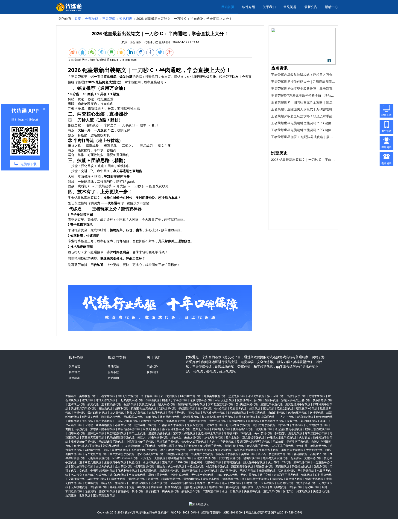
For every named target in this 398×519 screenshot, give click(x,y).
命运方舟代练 (104, 466)
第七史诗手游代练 (82, 466)
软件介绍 (248, 6)
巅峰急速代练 (301, 462)
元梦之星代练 (248, 474)
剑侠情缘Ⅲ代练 (237, 412)
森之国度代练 (228, 470)
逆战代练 (87, 400)
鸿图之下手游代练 (76, 429)
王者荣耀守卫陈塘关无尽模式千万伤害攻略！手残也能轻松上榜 (303, 109)
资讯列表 (125, 18)
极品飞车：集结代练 (113, 483)
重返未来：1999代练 (175, 462)
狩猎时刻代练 (232, 462)
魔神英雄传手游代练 (83, 441)
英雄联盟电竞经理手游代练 (253, 441)
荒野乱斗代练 (217, 421)
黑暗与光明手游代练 (275, 458)
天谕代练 (292, 421)
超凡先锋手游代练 (254, 462)
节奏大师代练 (137, 474)
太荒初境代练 (314, 450)
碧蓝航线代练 (190, 416)
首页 (78, 18)
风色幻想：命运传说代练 (144, 462)
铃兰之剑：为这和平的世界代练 (279, 474)
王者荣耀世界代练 (104, 495)
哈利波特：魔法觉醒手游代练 (204, 445)
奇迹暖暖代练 (266, 416)
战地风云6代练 (190, 491)
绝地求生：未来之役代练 (185, 437)
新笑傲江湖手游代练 (297, 404)
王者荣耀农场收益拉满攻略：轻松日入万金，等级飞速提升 (303, 74)
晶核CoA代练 (318, 454)
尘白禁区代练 (123, 466)
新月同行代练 (285, 483)
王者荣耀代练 (107, 396)
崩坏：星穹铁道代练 (115, 450)
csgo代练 (151, 416)
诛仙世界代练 (98, 487)
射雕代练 (153, 479)
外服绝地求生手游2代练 (281, 437)
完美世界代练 (176, 412)
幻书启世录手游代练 (290, 425)
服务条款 (113, 372)
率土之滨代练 (104, 421)
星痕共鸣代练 (278, 487)
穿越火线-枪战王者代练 (295, 400)
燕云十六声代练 (231, 483)
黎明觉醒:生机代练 (179, 458)
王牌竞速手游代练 (168, 441)
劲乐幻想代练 (118, 474)
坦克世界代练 (238, 408)
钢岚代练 (306, 474)
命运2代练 (129, 404)
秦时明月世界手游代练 (176, 429)
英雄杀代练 (248, 454)
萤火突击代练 (211, 479)
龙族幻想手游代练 (201, 400)
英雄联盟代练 (87, 396)
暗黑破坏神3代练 (306, 408)
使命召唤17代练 (243, 429)
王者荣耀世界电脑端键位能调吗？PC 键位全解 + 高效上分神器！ (303, 123)
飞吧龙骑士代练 (127, 470)
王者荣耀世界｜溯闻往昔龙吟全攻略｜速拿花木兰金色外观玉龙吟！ (303, 102)
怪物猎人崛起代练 (178, 454)
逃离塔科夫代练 (176, 421)
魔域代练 (268, 408)
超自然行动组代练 (195, 487)
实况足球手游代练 (227, 454)
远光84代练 (312, 487)
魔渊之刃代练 (201, 429)
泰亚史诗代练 (223, 450)
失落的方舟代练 (268, 450)
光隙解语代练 (267, 470)
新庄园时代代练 (169, 470)
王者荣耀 (108, 18)
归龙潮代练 (251, 483)
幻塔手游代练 (76, 433)
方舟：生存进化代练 (221, 441)
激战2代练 (320, 466)
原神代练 (253, 421)
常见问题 (290, 6)
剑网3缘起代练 (221, 429)
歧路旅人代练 (294, 479)
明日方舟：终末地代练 (296, 491)
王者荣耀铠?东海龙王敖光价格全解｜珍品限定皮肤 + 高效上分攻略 (303, 95)
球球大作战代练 (105, 400)
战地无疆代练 (148, 470)
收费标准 (74, 378)
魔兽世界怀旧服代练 (249, 400)
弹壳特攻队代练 (301, 466)
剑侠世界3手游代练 (200, 450)
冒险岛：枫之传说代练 (170, 466)
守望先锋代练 (256, 396)
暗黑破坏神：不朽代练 (238, 433)
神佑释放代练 (111, 445)
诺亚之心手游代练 (245, 450)
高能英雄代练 (189, 470)
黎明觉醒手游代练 (129, 429)
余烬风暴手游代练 (258, 445)
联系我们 (152, 372)
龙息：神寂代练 (138, 487)
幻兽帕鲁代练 (117, 479)
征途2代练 (193, 412)
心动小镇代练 (159, 483)
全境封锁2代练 (197, 421)
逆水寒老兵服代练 (90, 462)
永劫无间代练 (151, 429)
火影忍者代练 (157, 412)
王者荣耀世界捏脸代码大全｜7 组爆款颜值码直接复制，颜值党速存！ (303, 81)
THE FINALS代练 (227, 474)
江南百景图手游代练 (171, 425)
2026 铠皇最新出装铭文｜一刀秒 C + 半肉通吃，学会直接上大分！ (303, 159)
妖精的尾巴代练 (297, 412)
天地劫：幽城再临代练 (98, 425)
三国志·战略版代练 (126, 421)
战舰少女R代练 (97, 479)
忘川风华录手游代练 (238, 425)
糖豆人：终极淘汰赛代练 (152, 437)
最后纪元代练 (136, 479)
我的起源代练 (147, 404)
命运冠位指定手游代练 (288, 429)
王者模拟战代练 (111, 404)
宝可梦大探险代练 (184, 433)
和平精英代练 (149, 396)
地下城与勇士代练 (214, 412)
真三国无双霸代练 (93, 437)
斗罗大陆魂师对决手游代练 (138, 445)
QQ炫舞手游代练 (190, 396)
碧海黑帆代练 (230, 479)
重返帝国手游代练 (292, 450)
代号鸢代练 (267, 483)
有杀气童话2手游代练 (87, 445)
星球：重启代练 (158, 474)
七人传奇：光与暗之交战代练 (89, 474)
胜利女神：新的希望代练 (166, 487)
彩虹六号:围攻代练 (152, 421)
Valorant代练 (93, 450)
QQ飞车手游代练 (128, 396)
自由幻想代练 (276, 412)
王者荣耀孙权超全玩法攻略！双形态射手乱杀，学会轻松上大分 (303, 116)
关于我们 (269, 6)
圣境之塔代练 (248, 470)
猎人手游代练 (166, 404)
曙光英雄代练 (264, 466)
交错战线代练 (76, 479)
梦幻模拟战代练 (133, 416)
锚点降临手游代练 (217, 466)
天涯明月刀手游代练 (83, 408)
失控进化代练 (321, 491)
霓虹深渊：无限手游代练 (206, 462)
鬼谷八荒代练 (195, 425)
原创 (132, 42)
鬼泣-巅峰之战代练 (209, 433)
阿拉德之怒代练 (111, 416)
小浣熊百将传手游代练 (140, 441)
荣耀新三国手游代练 (170, 445)
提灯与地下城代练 (146, 425)
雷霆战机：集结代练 (130, 491)
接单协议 (74, 372)
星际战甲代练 (96, 433)
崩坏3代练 (121, 408)
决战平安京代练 (296, 396)
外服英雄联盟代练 (215, 396)
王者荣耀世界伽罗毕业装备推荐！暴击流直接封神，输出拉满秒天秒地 (303, 88)
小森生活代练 (123, 425)
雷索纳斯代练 (192, 479)
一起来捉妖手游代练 (130, 400)
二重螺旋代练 (210, 491)
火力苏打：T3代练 (279, 462)
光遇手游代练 (214, 425)
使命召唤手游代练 (273, 421)
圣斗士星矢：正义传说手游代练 (245, 437)
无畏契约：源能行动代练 (100, 491)
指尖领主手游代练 (202, 454)
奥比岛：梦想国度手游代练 (274, 454)
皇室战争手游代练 (271, 404)
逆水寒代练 (205, 408)
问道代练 (79, 412)
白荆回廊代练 (323, 474)
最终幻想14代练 (97, 412)
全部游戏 (91, 18)
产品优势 (152, 366)
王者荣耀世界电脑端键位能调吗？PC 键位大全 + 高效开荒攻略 (303, 129)
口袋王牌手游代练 (283, 445)
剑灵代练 (254, 408)
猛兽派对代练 (286, 470)
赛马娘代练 (300, 454)
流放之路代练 (285, 408)
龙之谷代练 (117, 412)
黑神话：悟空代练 (208, 483)
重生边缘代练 (306, 470)
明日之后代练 (169, 396)
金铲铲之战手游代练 (193, 441)
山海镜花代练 (209, 470)
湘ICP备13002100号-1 (185, 512)
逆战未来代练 (271, 491)
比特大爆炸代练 (213, 437)
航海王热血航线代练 (317, 429)
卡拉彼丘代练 (195, 466)
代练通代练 (152, 400)
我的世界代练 (167, 408)
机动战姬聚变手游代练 (121, 437)
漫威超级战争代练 (159, 433)
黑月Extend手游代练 (173, 450)
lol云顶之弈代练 (224, 400)
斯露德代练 (282, 466)
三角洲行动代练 (138, 483)
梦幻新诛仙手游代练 (111, 441)
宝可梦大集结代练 (205, 458)
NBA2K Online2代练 (125, 458)
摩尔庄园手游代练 (316, 433)
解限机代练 (233, 487)
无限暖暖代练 (79, 487)
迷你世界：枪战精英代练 (311, 445)
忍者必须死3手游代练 (150, 454)
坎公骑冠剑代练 (116, 433)
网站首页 (227, 6)
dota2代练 (220, 408)
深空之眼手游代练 (96, 454)
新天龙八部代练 (136, 412)
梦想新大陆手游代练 (102, 429)
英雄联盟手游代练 (247, 404)
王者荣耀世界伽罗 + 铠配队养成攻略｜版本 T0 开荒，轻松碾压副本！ (303, 136)
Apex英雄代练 (263, 433)
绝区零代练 (92, 483)
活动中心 (331, 6)
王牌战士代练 (76, 404)
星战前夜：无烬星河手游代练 (291, 441)
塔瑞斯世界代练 (171, 479)
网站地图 (113, 378)
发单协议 (74, 366)
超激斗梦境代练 (234, 445)
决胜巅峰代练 (252, 491)
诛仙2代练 (295, 487)
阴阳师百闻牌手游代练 (191, 404)
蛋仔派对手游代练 (115, 462)
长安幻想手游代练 (230, 458)
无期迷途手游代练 (99, 458)
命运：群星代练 (231, 491)
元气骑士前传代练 (202, 474)
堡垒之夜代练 (236, 396)
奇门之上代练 (137, 433)
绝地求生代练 (317, 396)
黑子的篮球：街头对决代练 (162, 491)
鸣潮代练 (277, 479)
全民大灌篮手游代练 (122, 454)
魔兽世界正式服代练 (80, 421)
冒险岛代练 (105, 408)
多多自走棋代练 (322, 400)
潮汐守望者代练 (306, 483)
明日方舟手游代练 (264, 425)
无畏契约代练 (237, 421)
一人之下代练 (285, 416)
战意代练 (93, 404)
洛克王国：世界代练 (77, 495)
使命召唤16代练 (170, 416)
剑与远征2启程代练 (182, 483)
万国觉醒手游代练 (317, 425)
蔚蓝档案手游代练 (242, 466)
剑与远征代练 (90, 416)
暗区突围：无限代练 (254, 487)
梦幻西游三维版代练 (220, 404)
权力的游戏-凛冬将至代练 (217, 416)
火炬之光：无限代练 (152, 458)
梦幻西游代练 (187, 408)
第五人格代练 (275, 396)
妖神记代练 (317, 412)
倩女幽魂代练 (324, 416)
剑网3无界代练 (314, 479)
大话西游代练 (305, 416)
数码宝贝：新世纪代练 (288, 433)
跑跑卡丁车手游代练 (174, 400)
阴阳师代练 (271, 400)
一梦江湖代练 (257, 412)
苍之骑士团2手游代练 (144, 450)
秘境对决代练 (251, 458)
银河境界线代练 (144, 466)
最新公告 (310, 6)
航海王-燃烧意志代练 (143, 408)
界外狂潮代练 (118, 487)
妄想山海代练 (309, 421)
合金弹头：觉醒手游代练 (305, 458)
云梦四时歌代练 (245, 416)
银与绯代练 (216, 487)
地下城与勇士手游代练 (255, 479)
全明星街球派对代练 (102, 470)
